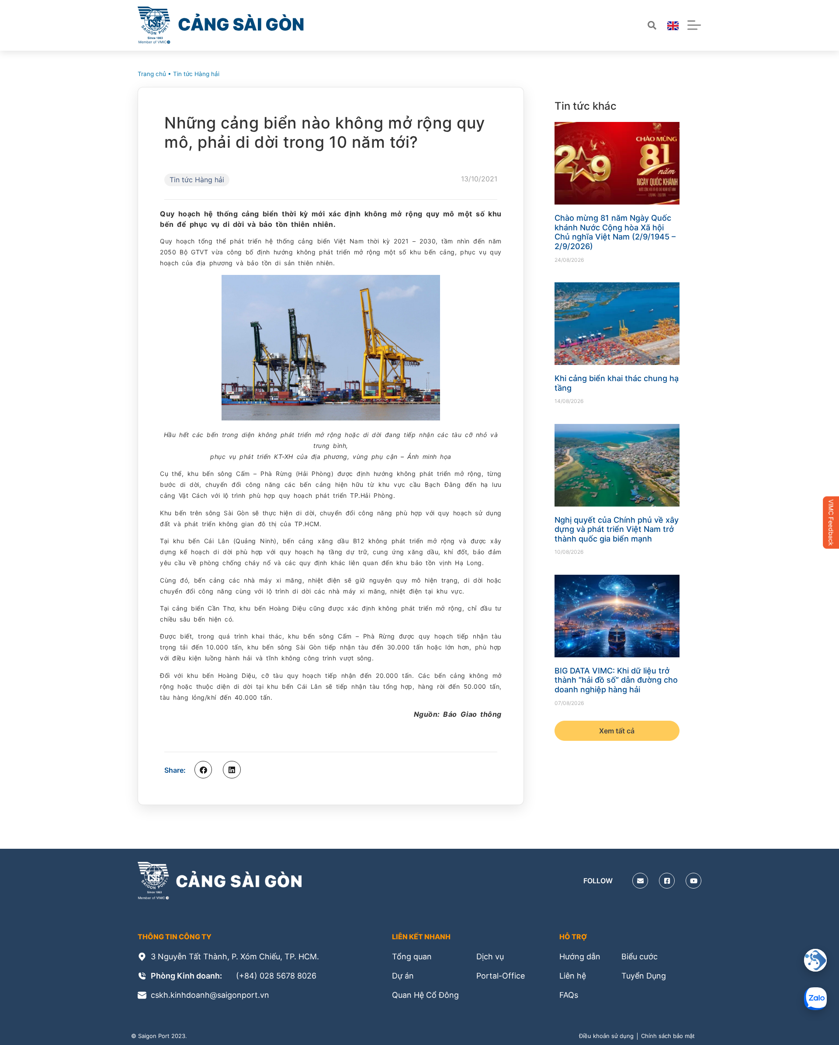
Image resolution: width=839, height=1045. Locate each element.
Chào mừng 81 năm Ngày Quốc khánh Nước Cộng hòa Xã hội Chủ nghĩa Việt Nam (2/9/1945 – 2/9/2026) (615, 232)
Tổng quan (412, 956)
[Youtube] (693, 881)
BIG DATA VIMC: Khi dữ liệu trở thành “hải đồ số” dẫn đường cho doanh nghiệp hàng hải (616, 680)
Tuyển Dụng (643, 975)
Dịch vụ (490, 956)
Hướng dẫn (579, 956)
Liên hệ (572, 975)
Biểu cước (639, 956)
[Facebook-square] (667, 881)
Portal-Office (500, 975)
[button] (203, 769)
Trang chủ (152, 73)
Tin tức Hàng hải (196, 73)
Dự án (403, 975)
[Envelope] (640, 881)
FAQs (568, 995)
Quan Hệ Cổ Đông (425, 995)
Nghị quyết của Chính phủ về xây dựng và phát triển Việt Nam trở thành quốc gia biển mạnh (617, 529)
